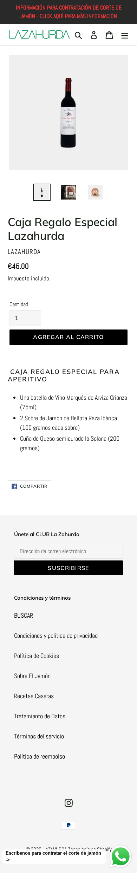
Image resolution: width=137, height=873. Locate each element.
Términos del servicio (39, 736)
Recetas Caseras (34, 696)
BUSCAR (23, 615)
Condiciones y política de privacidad (56, 635)
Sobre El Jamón (32, 676)
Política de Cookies (36, 656)
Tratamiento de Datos (39, 716)
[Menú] (124, 34)
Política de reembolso (39, 756)
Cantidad (18, 304)
